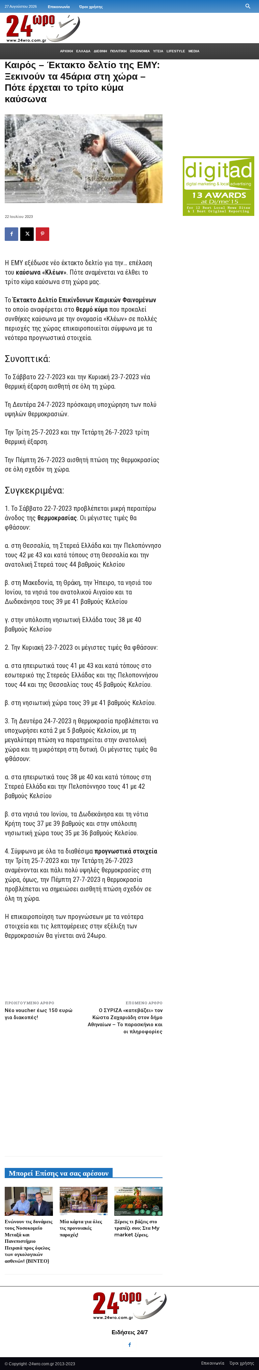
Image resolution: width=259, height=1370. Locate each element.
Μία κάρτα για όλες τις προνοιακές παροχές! (81, 1228)
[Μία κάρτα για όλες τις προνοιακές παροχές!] (84, 1201)
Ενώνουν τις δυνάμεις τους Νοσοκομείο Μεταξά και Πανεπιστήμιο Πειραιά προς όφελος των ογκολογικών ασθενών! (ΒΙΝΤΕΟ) (28, 1241)
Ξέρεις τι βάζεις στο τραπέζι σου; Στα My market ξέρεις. (137, 1228)
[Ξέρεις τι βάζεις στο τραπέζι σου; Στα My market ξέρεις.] (138, 1201)
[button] (247, 6)
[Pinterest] (42, 234)
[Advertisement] (84, 1092)
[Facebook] (11, 234)
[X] (27, 234)
